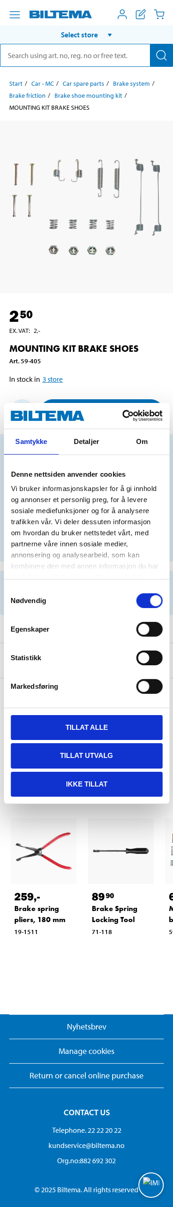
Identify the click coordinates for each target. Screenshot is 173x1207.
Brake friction (27, 95)
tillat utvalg (86, 755)
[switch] (149, 628)
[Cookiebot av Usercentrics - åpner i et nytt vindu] (123, 416)
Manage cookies (86, 1051)
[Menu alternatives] (15, 14)
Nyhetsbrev (87, 1026)
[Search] (161, 55)
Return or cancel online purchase (86, 1075)
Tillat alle (87, 727)
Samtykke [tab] (31, 441)
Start (16, 83)
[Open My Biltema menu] (122, 14)
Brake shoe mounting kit (88, 95)
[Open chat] (151, 1185)
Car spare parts (83, 83)
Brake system (131, 83)
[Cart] (159, 14)
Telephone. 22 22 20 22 (86, 1130)
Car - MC (42, 83)
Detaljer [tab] (86, 441)
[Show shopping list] (140, 14)
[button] (86, 34)
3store (52, 379)
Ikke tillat (86, 784)
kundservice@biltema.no (86, 1145)
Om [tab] (142, 441)
